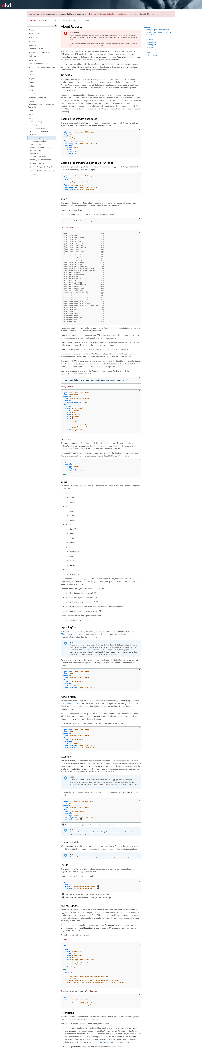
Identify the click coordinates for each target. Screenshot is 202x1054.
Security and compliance (38, 64)
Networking (33, 71)
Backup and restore (36, 163)
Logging (32, 111)
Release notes (34, 37)
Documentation (34, 20)
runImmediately (152, 50)
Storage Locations (39, 141)
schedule (149, 39)
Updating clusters (36, 49)
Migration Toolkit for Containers (41, 171)
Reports (72, 20)
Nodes (31, 101)
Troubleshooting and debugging (37, 152)
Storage (32, 75)
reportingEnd (151, 45)
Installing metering (37, 125)
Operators (33, 82)
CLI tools (32, 60)
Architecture (33, 41)
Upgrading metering (37, 128)
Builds (31, 86)
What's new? (34, 34)
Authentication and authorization (42, 67)
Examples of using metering (40, 147)
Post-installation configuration (41, 52)
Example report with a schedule (157, 30)
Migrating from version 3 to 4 (40, 167)
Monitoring (33, 114)
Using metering (36, 144)
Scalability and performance (40, 160)
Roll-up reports (151, 55)
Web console (34, 56)
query (148, 37)
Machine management (37, 97)
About (31, 30)
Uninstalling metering (38, 156)
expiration (150, 47)
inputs (148, 52)
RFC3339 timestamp (69, 634)
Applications (34, 93)
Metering (63, 20)
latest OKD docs (146, 14)
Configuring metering (39, 131)
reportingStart (151, 42)
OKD (47, 20)
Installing (32, 45)
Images (32, 90)
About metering (36, 122)
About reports (38, 138)
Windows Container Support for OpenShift (40, 106)
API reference (34, 174)
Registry (32, 78)
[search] (55, 25)
